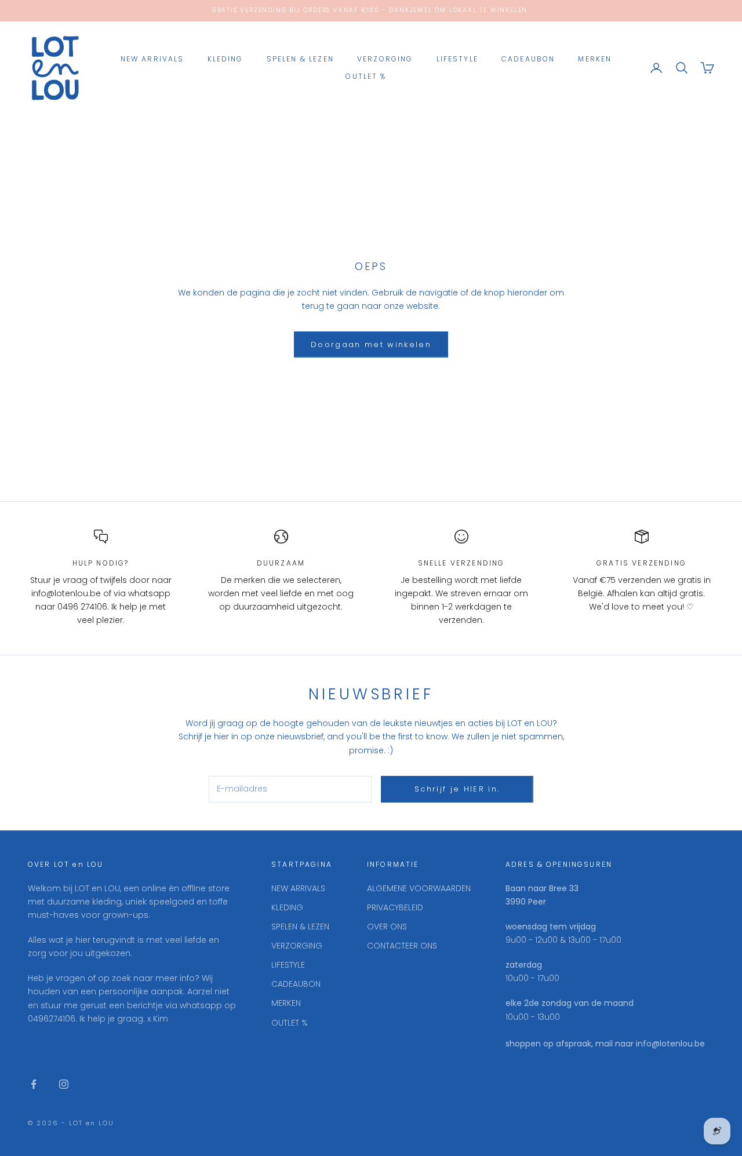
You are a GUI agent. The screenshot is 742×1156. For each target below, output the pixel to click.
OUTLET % (365, 76)
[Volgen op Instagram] (64, 1084)
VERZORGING (385, 59)
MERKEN (595, 59)
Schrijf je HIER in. (457, 788)
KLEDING (225, 59)
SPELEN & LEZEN (300, 59)
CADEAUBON (528, 59)
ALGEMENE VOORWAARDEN (419, 888)
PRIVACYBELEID (395, 907)
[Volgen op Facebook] (33, 1084)
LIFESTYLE (457, 59)
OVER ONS (387, 926)
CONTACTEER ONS (402, 945)
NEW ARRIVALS (152, 59)
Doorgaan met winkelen (371, 344)
